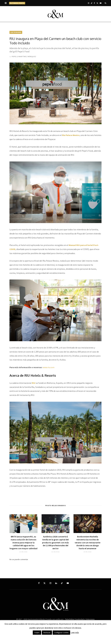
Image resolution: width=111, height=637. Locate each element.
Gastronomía (15, 32)
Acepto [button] (37, 632)
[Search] (105, 3)
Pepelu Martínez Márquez (24, 56)
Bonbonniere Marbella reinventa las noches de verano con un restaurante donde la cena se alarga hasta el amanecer (87, 542)
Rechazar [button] (46, 632)
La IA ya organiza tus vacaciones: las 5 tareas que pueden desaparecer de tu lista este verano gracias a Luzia (53, 3)
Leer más (75, 632)
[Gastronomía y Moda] (55, 14)
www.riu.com (48, 367)
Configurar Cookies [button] (61, 632)
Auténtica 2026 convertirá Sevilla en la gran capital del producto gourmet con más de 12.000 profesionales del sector (55, 542)
